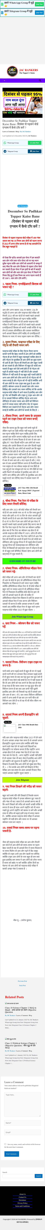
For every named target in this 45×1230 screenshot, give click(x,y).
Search (5, 1172)
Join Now (39, 4)
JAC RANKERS (28, 70)
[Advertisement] (22, 40)
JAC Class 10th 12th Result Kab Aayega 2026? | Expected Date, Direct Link (28, 490)
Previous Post (22, 981)
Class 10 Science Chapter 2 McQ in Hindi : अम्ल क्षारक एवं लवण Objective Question (20, 1009)
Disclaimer (22, 1200)
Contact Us (22, 1197)
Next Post (22, 985)
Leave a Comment (9, 131)
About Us (22, 1194)
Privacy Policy (22, 1203)
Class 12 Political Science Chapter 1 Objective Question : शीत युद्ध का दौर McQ (21, 1045)
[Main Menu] (5, 81)
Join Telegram (22, 206)
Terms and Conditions (22, 1206)
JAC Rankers (32, 136)
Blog (17, 131)
